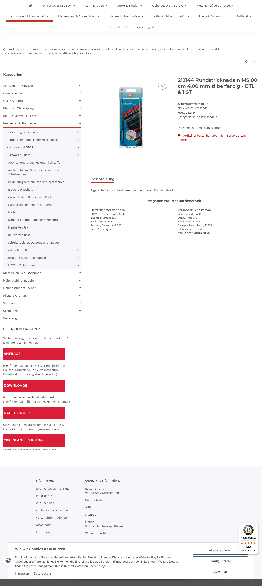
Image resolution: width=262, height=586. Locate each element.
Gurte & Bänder (14, 101)
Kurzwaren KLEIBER (20, 147)
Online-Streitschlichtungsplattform (104, 524)
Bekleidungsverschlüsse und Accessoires (36, 182)
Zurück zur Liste (15, 49)
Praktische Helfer (18, 250)
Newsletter (43, 525)
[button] (42, 85)
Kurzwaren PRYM (18, 155)
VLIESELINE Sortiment (21, 265)
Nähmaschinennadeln (18, 280)
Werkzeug (10, 318)
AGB (88, 507)
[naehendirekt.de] (30, 5)
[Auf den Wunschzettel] (162, 85)
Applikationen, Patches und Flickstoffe (34, 162)
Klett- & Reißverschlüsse (20, 116)
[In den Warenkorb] (94, 75)
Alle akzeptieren (220, 550)
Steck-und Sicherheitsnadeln (26, 258)
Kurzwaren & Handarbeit (20, 123)
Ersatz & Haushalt (20, 189)
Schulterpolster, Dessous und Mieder (33, 242)
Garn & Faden (12, 93)
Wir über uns (45, 503)
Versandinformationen (51, 517)
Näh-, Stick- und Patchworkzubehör (33, 220)
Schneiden (10, 311)
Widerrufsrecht (95, 533)
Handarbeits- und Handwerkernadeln (32, 140)
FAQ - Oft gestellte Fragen (53, 488)
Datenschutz (42, 573)
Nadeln (13, 212)
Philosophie (44, 496)
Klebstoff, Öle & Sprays (19, 108)
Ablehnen (220, 571)
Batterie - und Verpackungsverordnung (102, 490)
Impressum (22, 573)
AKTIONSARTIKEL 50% (18, 85)
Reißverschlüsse (19, 235)
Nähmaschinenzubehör (19, 288)
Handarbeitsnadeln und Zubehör (31, 205)
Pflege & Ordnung (15, 296)
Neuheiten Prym (19, 227)
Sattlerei (9, 303)
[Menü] (255, 525)
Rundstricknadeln (205, 117)
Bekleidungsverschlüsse (23, 132)
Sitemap (90, 514)
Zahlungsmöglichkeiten (52, 510)
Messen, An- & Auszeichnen (22, 273)
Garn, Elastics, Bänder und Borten (31, 197)
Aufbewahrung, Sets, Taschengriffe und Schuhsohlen (35, 172)
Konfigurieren (220, 561)
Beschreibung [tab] (102, 179)
